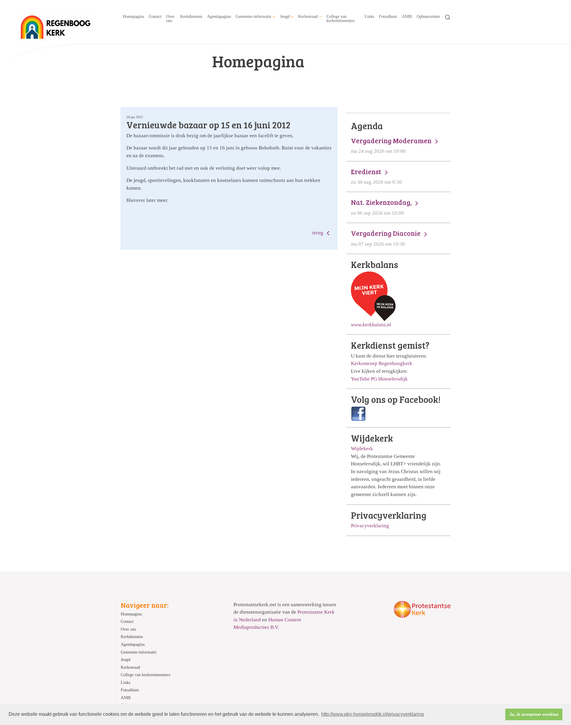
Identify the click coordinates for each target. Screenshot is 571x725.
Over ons (170, 18)
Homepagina (133, 16)
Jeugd (285, 16)
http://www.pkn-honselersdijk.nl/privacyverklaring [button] (372, 714)
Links (369, 16)
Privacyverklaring (370, 525)
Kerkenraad (308, 16)
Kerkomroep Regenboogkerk (381, 363)
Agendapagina (219, 16)
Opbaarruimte (428, 16)
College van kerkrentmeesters (341, 18)
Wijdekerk (362, 448)
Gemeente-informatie (253, 16)
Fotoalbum (388, 16)
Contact (155, 16)
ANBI (407, 16)
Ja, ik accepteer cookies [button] (534, 714)
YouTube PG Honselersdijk (379, 379)
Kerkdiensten (191, 16)
